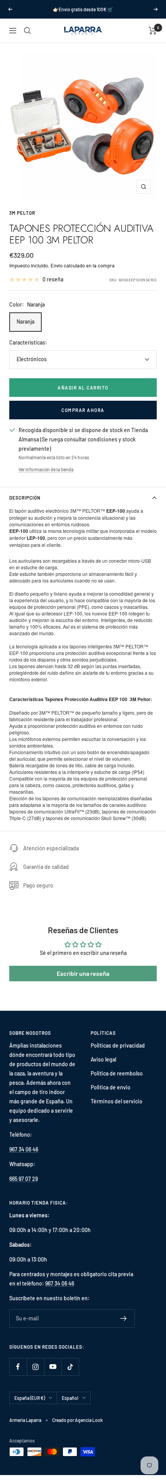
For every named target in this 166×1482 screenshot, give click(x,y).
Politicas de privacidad (118, 1045)
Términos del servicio (116, 1101)
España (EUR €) (29, 1398)
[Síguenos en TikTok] (70, 1366)
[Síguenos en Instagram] (35, 1366)
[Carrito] (153, 30)
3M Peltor (22, 212)
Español (70, 1398)
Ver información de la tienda (46, 469)
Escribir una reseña (83, 973)
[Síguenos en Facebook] (18, 1366)
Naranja (25, 321)
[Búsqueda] (27, 30)
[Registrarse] (123, 1318)
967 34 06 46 (23, 1149)
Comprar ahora (83, 410)
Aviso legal (103, 1059)
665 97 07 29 (23, 1178)
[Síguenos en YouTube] (52, 1366)
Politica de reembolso (117, 1073)
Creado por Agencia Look (77, 1420)
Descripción (25, 497)
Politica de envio (110, 1087)
